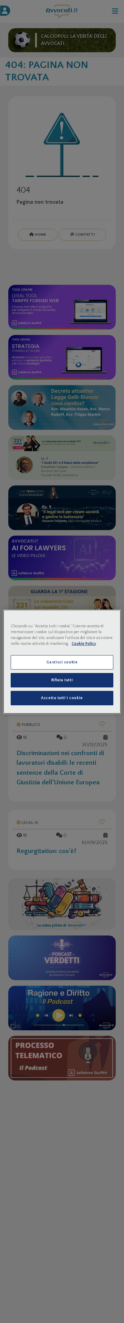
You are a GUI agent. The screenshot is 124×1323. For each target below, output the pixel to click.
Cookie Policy (84, 643)
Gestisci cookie (62, 662)
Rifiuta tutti (62, 680)
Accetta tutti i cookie (62, 698)
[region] (62, 661)
